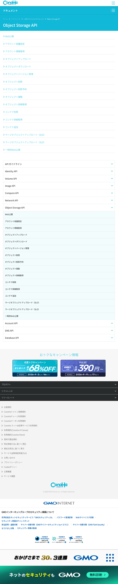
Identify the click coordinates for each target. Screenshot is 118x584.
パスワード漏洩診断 (65, 517)
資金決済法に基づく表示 (14, 448)
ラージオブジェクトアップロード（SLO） (25, 142)
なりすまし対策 (8, 528)
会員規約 (7, 407)
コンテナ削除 (11, 111)
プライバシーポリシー (13, 462)
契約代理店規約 (10, 439)
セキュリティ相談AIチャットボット (16, 521)
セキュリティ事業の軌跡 (27, 528)
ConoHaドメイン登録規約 (15, 411)
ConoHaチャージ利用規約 (15, 416)
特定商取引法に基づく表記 (15, 444)
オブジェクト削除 (13, 81)
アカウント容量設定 (15, 43)
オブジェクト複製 (13, 96)
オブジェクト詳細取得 (16, 104)
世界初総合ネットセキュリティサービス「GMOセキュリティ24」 (27, 517)
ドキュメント (10, 10)
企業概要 (7, 471)
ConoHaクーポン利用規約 (15, 421)
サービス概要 (9, 476)
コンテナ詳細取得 (13, 119)
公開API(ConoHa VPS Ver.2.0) (34, 19)
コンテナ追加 (11, 127)
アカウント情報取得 (15, 51)
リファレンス (15, 19)
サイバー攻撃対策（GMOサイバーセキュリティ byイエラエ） (45, 524)
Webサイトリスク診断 (85, 517)
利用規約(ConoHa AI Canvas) (16, 430)
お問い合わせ (9, 457)
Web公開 (9, 36)
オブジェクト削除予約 (16, 89)
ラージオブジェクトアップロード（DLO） (25, 134)
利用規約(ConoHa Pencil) (14, 434)
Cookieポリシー (10, 467)
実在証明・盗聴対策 (10, 524)
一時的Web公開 (12, 149)
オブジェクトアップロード (18, 58)
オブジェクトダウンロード (18, 66)
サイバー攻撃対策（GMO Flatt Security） (89, 524)
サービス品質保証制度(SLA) (15, 453)
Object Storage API (53, 19)
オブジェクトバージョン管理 (19, 73)
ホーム (5, 19)
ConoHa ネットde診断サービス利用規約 (20, 425)
